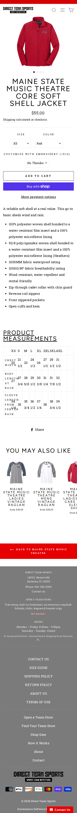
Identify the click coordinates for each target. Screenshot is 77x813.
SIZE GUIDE (38, 668)
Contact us (38, 591)
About (38, 751)
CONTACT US (38, 659)
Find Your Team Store (38, 726)
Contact (38, 760)
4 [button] (43, 72)
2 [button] (37, 72)
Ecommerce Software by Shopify (38, 809)
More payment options (38, 197)
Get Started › (38, 613)
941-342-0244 (43, 586)
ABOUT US (38, 693)
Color (48, 134)
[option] (38, 41)
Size (21, 134)
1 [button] (34, 72)
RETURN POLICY (38, 685)
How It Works (38, 743)
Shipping (9, 119)
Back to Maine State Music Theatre (41, 551)
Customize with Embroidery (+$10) (37, 153)
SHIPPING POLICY (38, 676)
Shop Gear (38, 734)
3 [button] (40, 72)
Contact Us (61, 809)
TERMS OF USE (38, 702)
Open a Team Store (38, 717)
